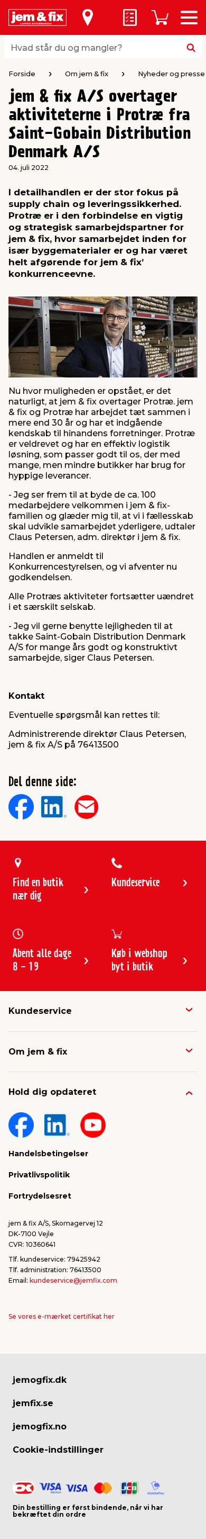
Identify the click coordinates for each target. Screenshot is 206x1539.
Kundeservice (40, 1011)
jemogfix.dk (40, 1380)
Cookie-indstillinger (58, 1450)
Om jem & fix (37, 1052)
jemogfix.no (40, 1426)
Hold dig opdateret (52, 1092)
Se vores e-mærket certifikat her (61, 1316)
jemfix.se (33, 1403)
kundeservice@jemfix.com (73, 1280)
